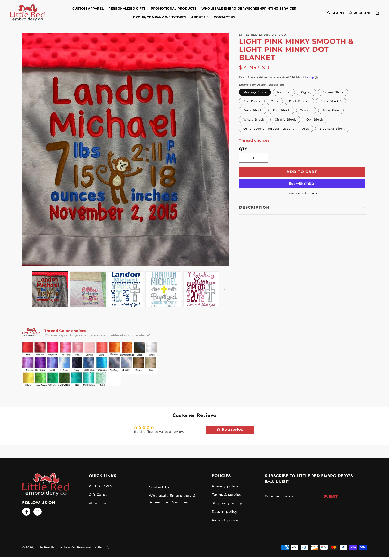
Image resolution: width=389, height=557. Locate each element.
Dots (275, 101)
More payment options (302, 193)
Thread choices (254, 140)
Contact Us (159, 487)
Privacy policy (225, 486)
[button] (336, 13)
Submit (331, 496)
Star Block (251, 101)
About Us (97, 503)
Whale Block (253, 120)
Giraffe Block (285, 120)
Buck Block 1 (299, 101)
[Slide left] (26, 289)
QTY (243, 149)
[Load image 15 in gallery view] (201, 289)
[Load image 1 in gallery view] (50, 289)
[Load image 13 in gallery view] (163, 289)
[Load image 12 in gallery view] (125, 289)
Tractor (306, 110)
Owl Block (314, 120)
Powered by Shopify (93, 547)
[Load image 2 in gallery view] (88, 289)
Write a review (230, 429)
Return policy (224, 512)
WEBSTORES (101, 486)
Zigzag (306, 92)
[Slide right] (224, 289)
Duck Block (252, 110)
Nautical (284, 92)
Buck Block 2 (331, 101)
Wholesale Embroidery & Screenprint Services (172, 499)
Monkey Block (255, 92)
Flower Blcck (333, 92)
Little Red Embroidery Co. (55, 547)
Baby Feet (331, 110)
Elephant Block (332, 129)
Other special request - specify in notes (276, 129)
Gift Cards (98, 495)
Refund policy (225, 520)
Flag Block (281, 110)
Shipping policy (227, 503)
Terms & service (226, 495)
